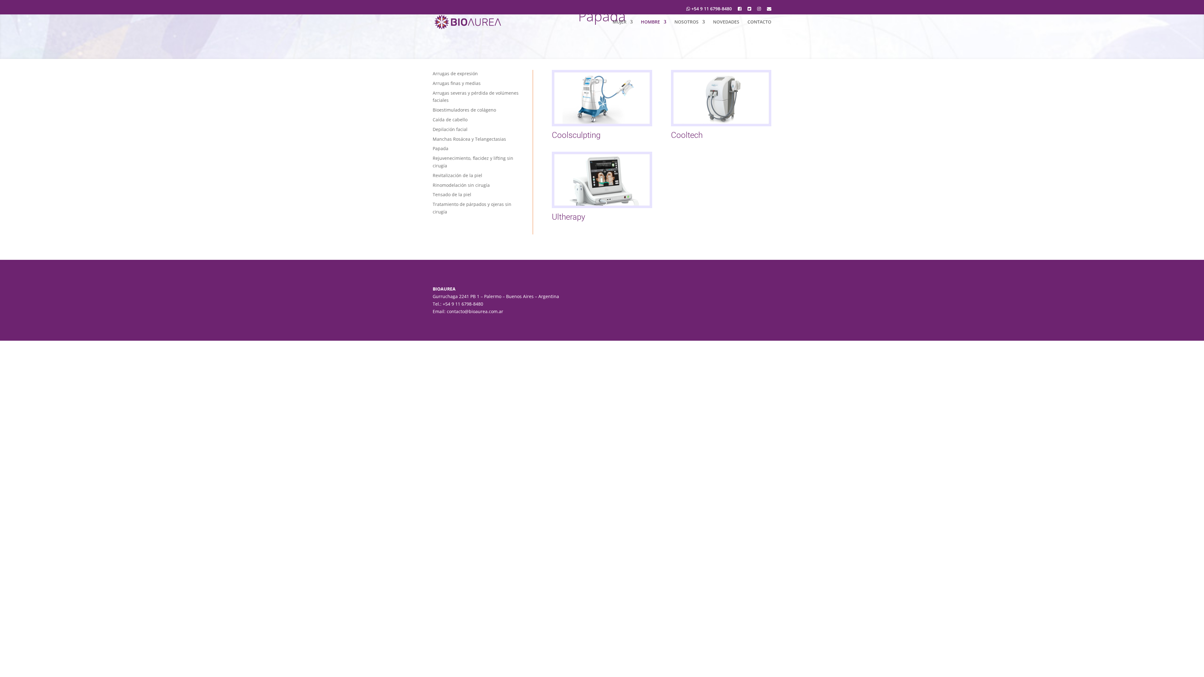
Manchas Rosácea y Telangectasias (469, 139)
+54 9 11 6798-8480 (711, 9)
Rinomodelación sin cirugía (461, 185)
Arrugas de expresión (455, 73)
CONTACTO (759, 22)
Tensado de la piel (452, 194)
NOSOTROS (686, 22)
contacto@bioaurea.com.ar (475, 311)
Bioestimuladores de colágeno (464, 110)
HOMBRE (650, 22)
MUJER (619, 22)
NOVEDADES (726, 22)
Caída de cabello (450, 120)
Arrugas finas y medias (457, 83)
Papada (440, 148)
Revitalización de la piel (457, 175)
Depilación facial (450, 129)
